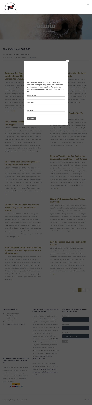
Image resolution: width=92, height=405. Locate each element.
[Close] (67, 61)
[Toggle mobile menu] (88, 4)
